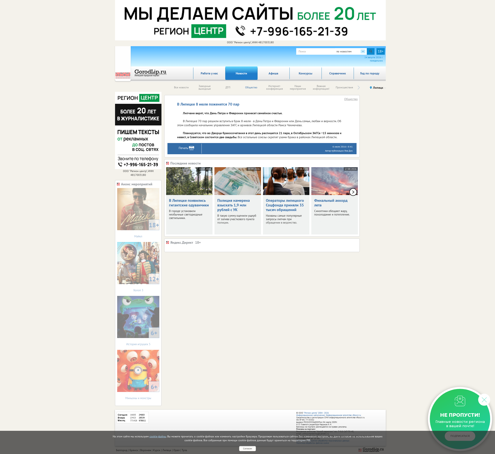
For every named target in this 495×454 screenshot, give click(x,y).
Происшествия (344, 87)
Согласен (247, 448)
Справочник (337, 73)
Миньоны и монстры (141, 391)
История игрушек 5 (142, 337)
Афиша (273, 73)
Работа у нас (209, 73)
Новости (241, 73)
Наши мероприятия (298, 87)
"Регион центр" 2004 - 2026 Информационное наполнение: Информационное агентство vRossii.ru (328, 414)
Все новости (181, 87)
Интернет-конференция (274, 87)
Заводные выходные (205, 87)
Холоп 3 (146, 283)
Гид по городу (369, 73)
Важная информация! (321, 87)
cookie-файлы (157, 436)
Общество (251, 87)
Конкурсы (305, 73)
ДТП (227, 87)
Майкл (146, 229)
